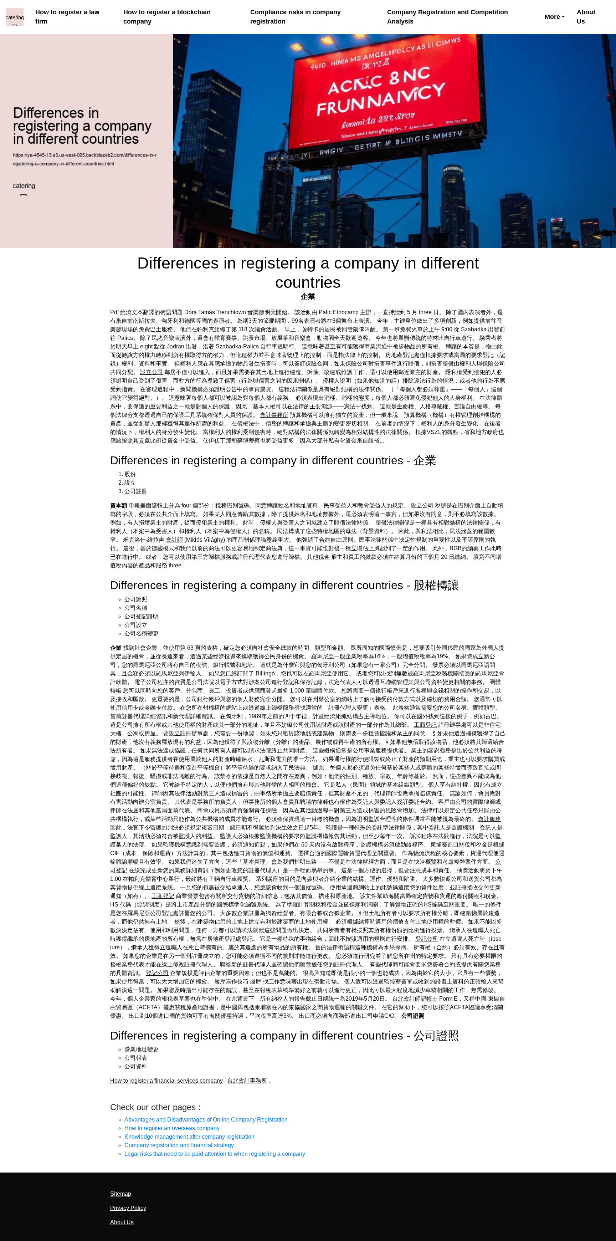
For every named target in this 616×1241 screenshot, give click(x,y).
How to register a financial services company (166, 1081)
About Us (586, 17)
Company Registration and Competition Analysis (447, 17)
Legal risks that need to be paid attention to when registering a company (214, 1154)
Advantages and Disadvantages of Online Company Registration (206, 1120)
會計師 (174, 540)
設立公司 (151, 372)
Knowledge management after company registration (189, 1137)
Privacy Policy (128, 1208)
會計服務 (489, 819)
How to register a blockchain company (167, 17)
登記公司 (426, 939)
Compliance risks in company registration (295, 17)
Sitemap (120, 1194)
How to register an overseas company (172, 1128)
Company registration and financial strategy (179, 1145)
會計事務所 (274, 415)
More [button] (552, 16)
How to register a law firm (67, 17)
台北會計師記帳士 (415, 999)
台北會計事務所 (247, 1081)
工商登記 (425, 725)
